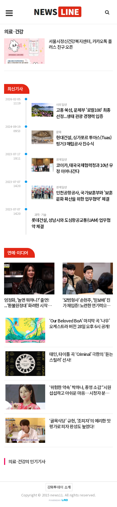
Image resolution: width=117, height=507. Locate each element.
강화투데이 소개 (59, 487)
